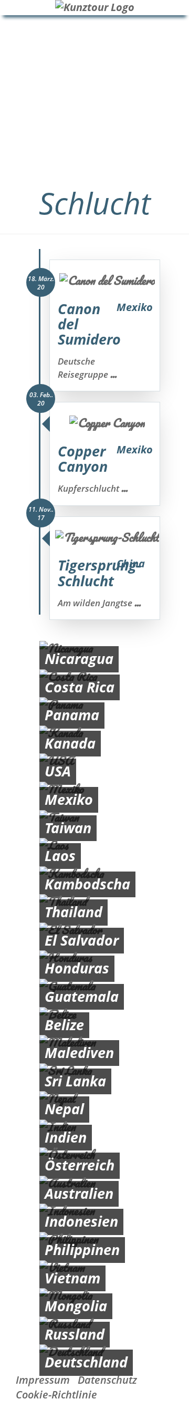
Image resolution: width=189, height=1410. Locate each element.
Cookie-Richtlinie (56, 1394)
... (113, 374)
